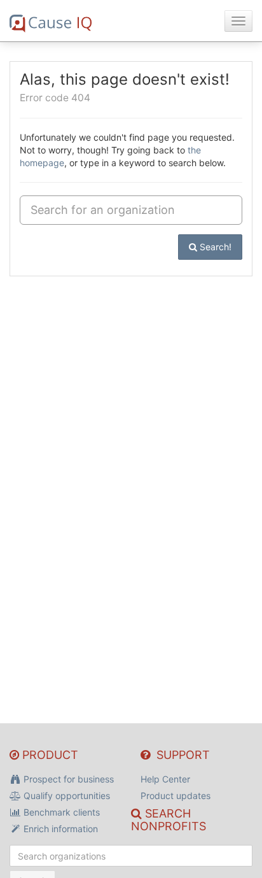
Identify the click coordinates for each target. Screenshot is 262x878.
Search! (214, 246)
